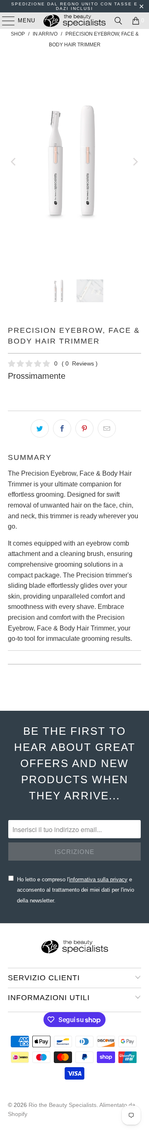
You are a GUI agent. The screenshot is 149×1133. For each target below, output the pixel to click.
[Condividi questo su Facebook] (62, 428)
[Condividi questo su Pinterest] (84, 428)
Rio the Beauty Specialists (62, 1105)
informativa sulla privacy (98, 879)
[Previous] (14, 162)
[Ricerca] (118, 20)
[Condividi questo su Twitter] (40, 428)
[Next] (135, 162)
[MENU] (4, 20)
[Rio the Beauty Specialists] (74, 20)
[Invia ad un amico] (107, 428)
